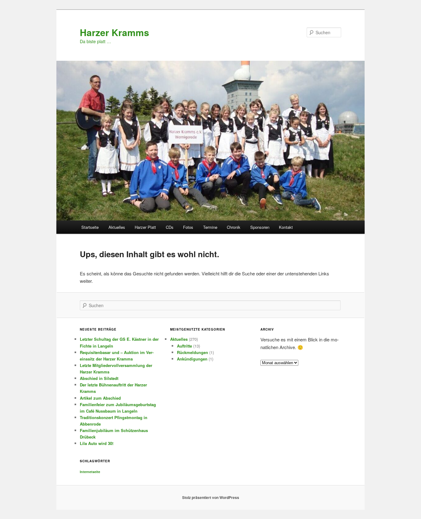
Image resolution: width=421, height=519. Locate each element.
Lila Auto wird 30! (96, 443)
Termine (210, 227)
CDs (170, 227)
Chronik (233, 227)
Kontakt (286, 227)
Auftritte (184, 346)
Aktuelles (116, 227)
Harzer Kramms (114, 32)
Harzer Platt (145, 227)
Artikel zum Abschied (100, 398)
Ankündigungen (192, 359)
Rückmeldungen (192, 352)
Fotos (188, 227)
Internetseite (90, 471)
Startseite (90, 227)
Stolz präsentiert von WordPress (210, 497)
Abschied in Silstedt (99, 378)
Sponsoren (259, 227)
